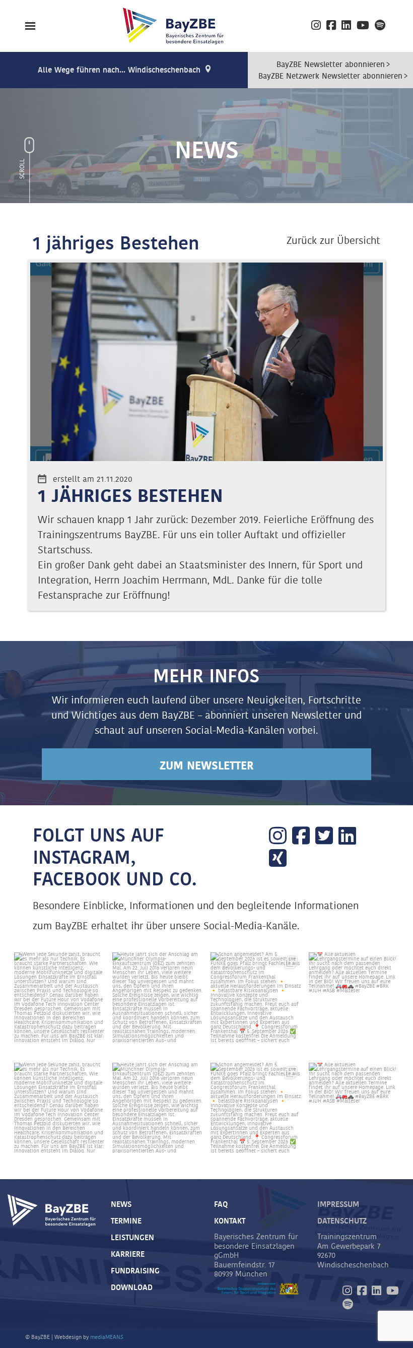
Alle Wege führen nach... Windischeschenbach (119, 70)
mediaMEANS (106, 1337)
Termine (126, 1221)
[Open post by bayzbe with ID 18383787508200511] (59, 997)
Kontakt (229, 1221)
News (121, 1204)
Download (132, 1288)
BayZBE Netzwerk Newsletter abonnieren (330, 76)
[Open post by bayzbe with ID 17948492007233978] (354, 997)
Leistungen (132, 1238)
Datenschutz (342, 1221)
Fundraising (135, 1271)
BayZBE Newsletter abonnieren (331, 65)
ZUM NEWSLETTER (206, 766)
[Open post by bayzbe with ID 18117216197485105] (157, 997)
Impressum (338, 1204)
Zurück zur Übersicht (333, 241)
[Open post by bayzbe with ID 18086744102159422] (256, 997)
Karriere (128, 1254)
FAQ (221, 1204)
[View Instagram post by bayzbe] (95, 1033)
